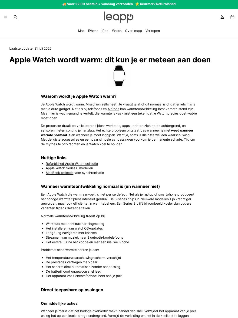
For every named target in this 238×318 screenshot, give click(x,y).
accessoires (70, 139)
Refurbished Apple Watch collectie (72, 164)
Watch (117, 31)
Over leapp (133, 31)
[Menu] (5, 17)
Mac (81, 31)
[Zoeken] (15, 17)
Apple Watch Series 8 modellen (69, 168)
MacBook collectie (59, 173)
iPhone (93, 31)
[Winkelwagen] (232, 17)
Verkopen (152, 31)
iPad (105, 31)
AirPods (113, 109)
